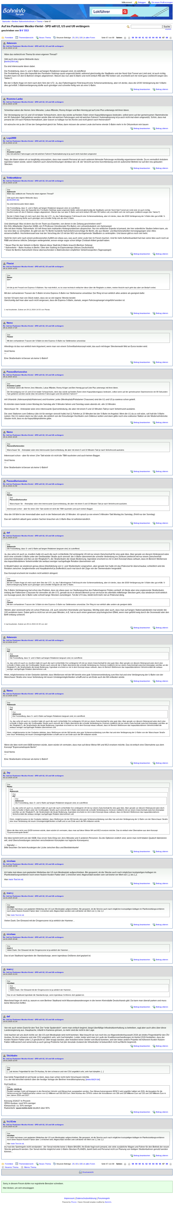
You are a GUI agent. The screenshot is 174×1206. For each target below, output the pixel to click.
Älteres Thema (30, 1167)
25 (73, 38)
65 (157, 38)
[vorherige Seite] (129, 38)
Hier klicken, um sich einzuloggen (18, 1188)
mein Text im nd (16, 879)
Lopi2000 (11, 138)
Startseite (6, 21)
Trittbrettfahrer (14, 178)
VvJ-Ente (11, 1121)
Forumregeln (104, 1198)
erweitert (168, 29)
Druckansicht (87, 1172)
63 (150, 38)
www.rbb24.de (92, 1079)
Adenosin (12, 43)
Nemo (10, 323)
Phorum (74, 1202)
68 (167, 38)
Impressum (69, 1198)
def (8, 532)
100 (80, 38)
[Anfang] (125, 38)
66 (160, 38)
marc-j (10, 893)
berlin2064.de (11, 61)
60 (140, 38)
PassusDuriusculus (17, 372)
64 (153, 38)
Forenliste (9, 38)
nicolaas (11, 861)
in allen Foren (89, 38)
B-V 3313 (24, 30)
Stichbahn (12, 1055)
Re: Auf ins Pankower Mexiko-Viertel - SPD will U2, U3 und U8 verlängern (33, 46)
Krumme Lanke (15, 99)
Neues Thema (45, 38)
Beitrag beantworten (142, 89)
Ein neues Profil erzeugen (162, 2)
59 (136, 38)
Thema (39, 21)
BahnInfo (108, 1202)
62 (146, 38)
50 (77, 38)
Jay (8, 772)
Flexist (10, 263)
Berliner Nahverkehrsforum (23, 21)
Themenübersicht (26, 38)
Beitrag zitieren (162, 89)
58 (133, 38)
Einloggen (142, 2)
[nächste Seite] (170, 38)
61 (143, 38)
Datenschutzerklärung (86, 1198)
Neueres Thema (11, 1167)
